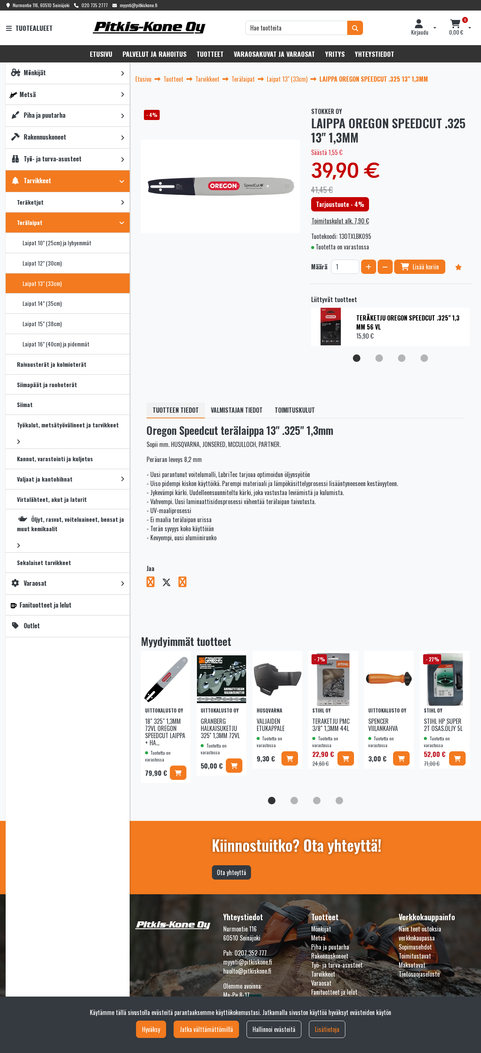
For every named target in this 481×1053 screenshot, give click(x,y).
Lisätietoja (327, 1029)
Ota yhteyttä (231, 872)
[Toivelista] (458, 267)
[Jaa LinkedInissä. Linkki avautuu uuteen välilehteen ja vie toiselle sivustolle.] (185, 583)
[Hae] (355, 28)
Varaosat (321, 983)
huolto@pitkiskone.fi (247, 971)
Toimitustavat (415, 955)
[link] (122, 73)
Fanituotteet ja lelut (334, 992)
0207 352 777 (250, 952)
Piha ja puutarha (330, 946)
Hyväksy (151, 1029)
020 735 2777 (95, 5)
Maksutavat (412, 964)
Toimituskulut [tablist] (295, 410)
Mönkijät (321, 928)
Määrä (319, 266)
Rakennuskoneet (329, 955)
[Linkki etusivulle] (149, 27)
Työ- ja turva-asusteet (337, 964)
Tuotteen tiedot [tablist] (176, 410)
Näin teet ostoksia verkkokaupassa (420, 933)
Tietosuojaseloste (419, 974)
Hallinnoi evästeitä (274, 1029)
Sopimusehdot (415, 946)
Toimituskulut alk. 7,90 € (340, 220)
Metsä (318, 937)
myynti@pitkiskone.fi (138, 5)
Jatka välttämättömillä (206, 1029)
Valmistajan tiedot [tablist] (237, 410)
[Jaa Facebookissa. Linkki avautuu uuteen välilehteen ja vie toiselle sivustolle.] (154, 583)
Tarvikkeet (323, 974)
